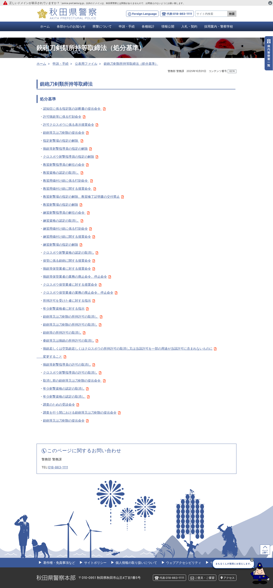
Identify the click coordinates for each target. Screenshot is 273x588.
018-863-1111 (58, 467)
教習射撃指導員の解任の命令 (64, 165)
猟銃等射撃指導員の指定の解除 (65, 149)
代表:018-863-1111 (179, 13)
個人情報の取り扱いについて (136, 563)
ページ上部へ (265, 551)
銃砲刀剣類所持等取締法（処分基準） (131, 64)
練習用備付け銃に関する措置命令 (67, 237)
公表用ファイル (86, 64)
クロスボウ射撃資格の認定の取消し (68, 253)
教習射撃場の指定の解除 (60, 205)
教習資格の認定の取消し (61, 173)
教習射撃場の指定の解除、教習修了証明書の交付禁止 (81, 197)
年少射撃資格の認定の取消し (64, 388)
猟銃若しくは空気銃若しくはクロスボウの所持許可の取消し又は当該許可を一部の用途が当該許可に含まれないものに (127, 348)
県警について (102, 26)
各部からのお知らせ (71, 26)
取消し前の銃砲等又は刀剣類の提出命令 (72, 380)
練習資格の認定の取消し (61, 221)
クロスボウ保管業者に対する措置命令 (70, 285)
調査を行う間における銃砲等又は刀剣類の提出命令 (80, 412)
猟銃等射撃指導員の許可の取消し (67, 364)
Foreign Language (144, 13)
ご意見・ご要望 (204, 577)
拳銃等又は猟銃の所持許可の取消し (68, 340)
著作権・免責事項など (58, 563)
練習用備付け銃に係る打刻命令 (65, 229)
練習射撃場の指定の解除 (60, 245)
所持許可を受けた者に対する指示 (67, 300)
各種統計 (148, 26)
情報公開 (167, 26)
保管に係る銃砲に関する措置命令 (67, 261)
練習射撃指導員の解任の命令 (64, 213)
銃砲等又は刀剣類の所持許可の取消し (70, 316)
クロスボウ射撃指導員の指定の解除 (68, 157)
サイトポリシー (95, 563)
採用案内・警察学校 (218, 26)
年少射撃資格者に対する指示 (64, 308)
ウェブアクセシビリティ (183, 563)
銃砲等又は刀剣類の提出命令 (64, 133)
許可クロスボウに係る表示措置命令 (68, 125)
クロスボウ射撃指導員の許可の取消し (70, 372)
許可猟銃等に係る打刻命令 (62, 117)
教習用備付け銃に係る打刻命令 (66, 181)
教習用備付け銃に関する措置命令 (67, 189)
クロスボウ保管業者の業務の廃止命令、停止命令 (78, 292)
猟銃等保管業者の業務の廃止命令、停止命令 (75, 277)
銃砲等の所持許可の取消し (62, 332)
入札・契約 (189, 26)
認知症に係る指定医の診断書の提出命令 (72, 109)
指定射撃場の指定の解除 (61, 141)
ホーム (45, 26)
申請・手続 (127, 26)
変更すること (49, 356)
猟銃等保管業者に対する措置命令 (67, 269)
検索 (232, 13)
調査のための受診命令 (59, 404)
